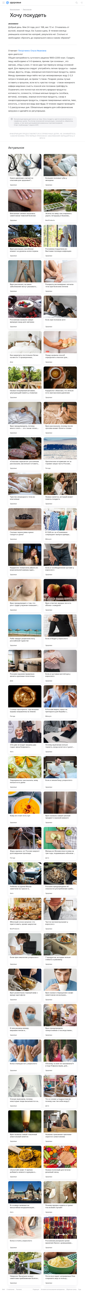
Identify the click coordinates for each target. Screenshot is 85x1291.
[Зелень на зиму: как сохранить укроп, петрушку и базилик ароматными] (60, 206)
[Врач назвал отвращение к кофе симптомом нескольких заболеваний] (60, 985)
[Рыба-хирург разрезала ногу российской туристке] (24, 631)
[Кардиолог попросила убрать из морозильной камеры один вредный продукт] (24, 560)
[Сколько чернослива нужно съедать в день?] (24, 524)
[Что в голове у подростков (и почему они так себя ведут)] (60, 1091)
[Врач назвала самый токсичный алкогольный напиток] (24, 1127)
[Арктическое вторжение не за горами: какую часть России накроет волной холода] (60, 454)
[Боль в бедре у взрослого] (60, 631)
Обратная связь (71, 1289)
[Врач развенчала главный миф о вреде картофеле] (24, 985)
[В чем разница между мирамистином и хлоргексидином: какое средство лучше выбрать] (24, 1020)
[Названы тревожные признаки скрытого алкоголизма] (60, 1127)
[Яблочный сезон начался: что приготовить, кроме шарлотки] (24, 914)
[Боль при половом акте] (60, 312)
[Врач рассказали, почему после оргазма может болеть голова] (60, 418)
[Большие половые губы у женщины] (60, 170)
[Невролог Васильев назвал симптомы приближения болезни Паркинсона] (24, 1268)
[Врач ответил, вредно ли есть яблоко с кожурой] (60, 595)
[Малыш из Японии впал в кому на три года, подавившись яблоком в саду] (60, 843)
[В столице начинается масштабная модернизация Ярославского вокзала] (24, 1197)
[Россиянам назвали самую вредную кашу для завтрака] (24, 312)
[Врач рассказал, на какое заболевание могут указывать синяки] (24, 276)
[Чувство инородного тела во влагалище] (24, 489)
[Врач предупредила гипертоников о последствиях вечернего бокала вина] (60, 1020)
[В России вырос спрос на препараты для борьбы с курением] (60, 702)
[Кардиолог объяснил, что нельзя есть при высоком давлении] (60, 383)
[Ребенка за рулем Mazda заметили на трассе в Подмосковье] (24, 879)
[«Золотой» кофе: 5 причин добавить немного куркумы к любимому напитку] (24, 1162)
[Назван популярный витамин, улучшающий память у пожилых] (24, 383)
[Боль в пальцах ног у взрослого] (24, 1056)
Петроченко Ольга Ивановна (32, 50)
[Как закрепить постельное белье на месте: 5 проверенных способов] (24, 347)
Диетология (27, 9)
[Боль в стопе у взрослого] (24, 1233)
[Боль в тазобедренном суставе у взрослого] (60, 560)
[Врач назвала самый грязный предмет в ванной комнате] (60, 808)
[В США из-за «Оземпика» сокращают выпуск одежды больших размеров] (60, 524)
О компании (10, 1289)
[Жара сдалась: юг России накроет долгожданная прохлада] (24, 843)
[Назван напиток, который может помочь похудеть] (60, 489)
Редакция (36, 1289)
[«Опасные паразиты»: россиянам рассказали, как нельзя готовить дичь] (24, 454)
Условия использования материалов (53, 1289)
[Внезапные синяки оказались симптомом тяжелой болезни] (24, 206)
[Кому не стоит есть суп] (24, 808)
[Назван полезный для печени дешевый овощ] (60, 1162)
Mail (3, 1289)
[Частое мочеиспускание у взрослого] (60, 914)
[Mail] (7, 2)
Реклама (19, 1289)
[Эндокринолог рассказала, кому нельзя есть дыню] (24, 772)
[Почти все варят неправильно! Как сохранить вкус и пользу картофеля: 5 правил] (60, 1268)
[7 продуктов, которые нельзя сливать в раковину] (60, 949)
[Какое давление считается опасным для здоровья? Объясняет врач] (24, 170)
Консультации (15, 9)
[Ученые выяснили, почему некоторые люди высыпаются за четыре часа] (24, 1091)
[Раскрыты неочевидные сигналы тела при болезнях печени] (60, 276)
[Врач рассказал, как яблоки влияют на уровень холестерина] (24, 241)
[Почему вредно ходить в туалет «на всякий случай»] (60, 1197)
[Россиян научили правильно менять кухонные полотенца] (24, 666)
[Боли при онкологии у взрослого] (24, 949)
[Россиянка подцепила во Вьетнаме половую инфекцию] (60, 241)
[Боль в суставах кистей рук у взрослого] (60, 666)
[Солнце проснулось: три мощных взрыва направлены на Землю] (24, 702)
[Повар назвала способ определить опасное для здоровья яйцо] (60, 347)
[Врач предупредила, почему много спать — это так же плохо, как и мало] (24, 418)
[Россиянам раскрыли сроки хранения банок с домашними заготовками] (60, 1233)
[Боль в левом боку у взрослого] (60, 772)
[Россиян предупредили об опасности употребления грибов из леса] (60, 879)
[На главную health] (15, 2)
